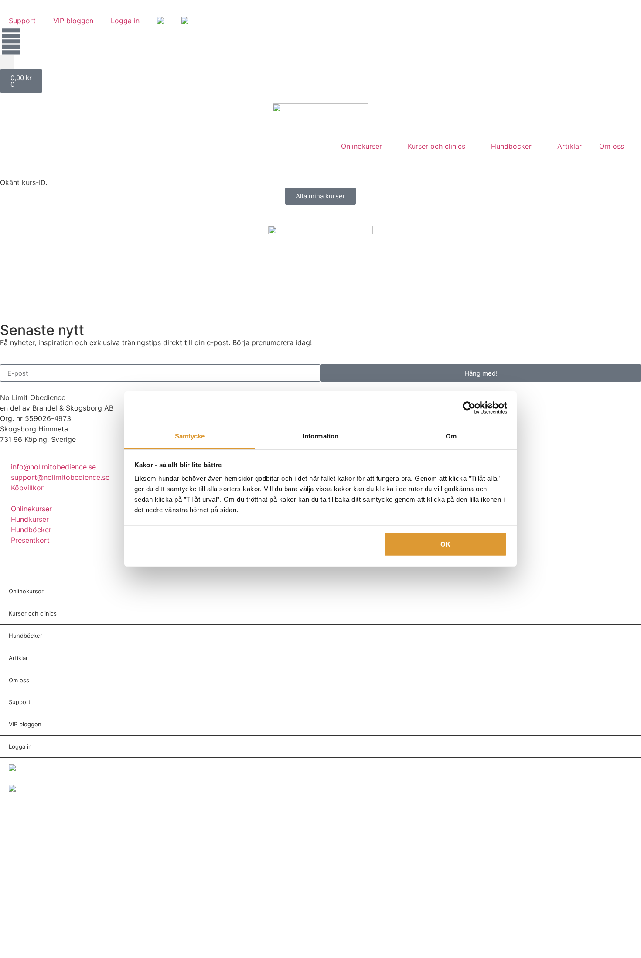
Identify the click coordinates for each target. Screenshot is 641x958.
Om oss (611, 146)
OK (445, 543)
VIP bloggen (73, 20)
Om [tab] (451, 436)
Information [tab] (320, 436)
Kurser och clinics (436, 146)
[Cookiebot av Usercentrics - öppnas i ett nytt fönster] (469, 407)
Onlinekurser (361, 146)
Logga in (125, 20)
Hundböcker (511, 146)
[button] (7, 62)
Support (22, 20)
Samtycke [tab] (190, 436)
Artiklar (569, 146)
